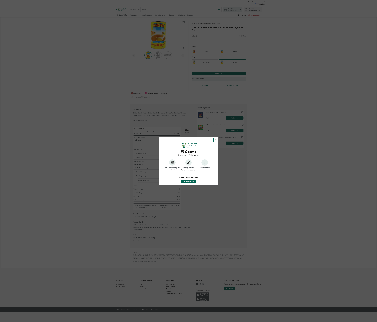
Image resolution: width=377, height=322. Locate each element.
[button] (172, 166)
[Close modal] (215, 139)
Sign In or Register (188, 181)
